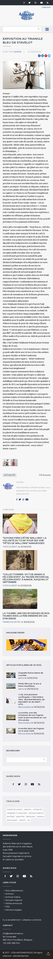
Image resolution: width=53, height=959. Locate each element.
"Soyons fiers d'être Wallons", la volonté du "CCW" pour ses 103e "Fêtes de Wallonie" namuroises (24, 540)
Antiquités (37, 809)
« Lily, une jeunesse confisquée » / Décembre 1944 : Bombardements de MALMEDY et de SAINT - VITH (31, 699)
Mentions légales (13, 910)
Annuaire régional (13, 900)
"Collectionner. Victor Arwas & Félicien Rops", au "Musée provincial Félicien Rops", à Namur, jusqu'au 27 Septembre (26, 578)
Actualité (9, 475)
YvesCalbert (10, 546)
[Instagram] (35, 3)
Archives (9, 894)
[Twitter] (29, 3)
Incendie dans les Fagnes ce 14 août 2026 (31, 729)
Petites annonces (13, 903)
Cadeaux (40, 817)
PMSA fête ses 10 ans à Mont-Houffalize (29, 684)
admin (17, 52)
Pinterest (45, 55)
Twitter (49, 55)
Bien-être (20, 817)
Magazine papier (26, 645)
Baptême (11, 817)
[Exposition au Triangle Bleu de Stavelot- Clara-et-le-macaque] (14, 462)
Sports (22, 820)
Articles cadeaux (36, 813)
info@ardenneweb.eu (13, 933)
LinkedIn (42, 55)
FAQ (7, 906)
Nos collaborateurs (14, 890)
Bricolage (30, 817)
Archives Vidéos (12, 897)
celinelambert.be (21, 956)
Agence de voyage (14, 809)
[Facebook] (24, 3)
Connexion (46, 7)
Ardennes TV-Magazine (17, 813)
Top (48, 955)
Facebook (39, 55)
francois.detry (12, 622)
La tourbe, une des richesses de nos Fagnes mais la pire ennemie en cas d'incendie (26, 616)
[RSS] (47, 3)
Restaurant (12, 820)
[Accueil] (26, 20)
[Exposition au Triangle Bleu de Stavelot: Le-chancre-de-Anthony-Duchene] (6, 462)
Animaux (27, 809)
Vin (28, 820)
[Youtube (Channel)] (41, 3)
